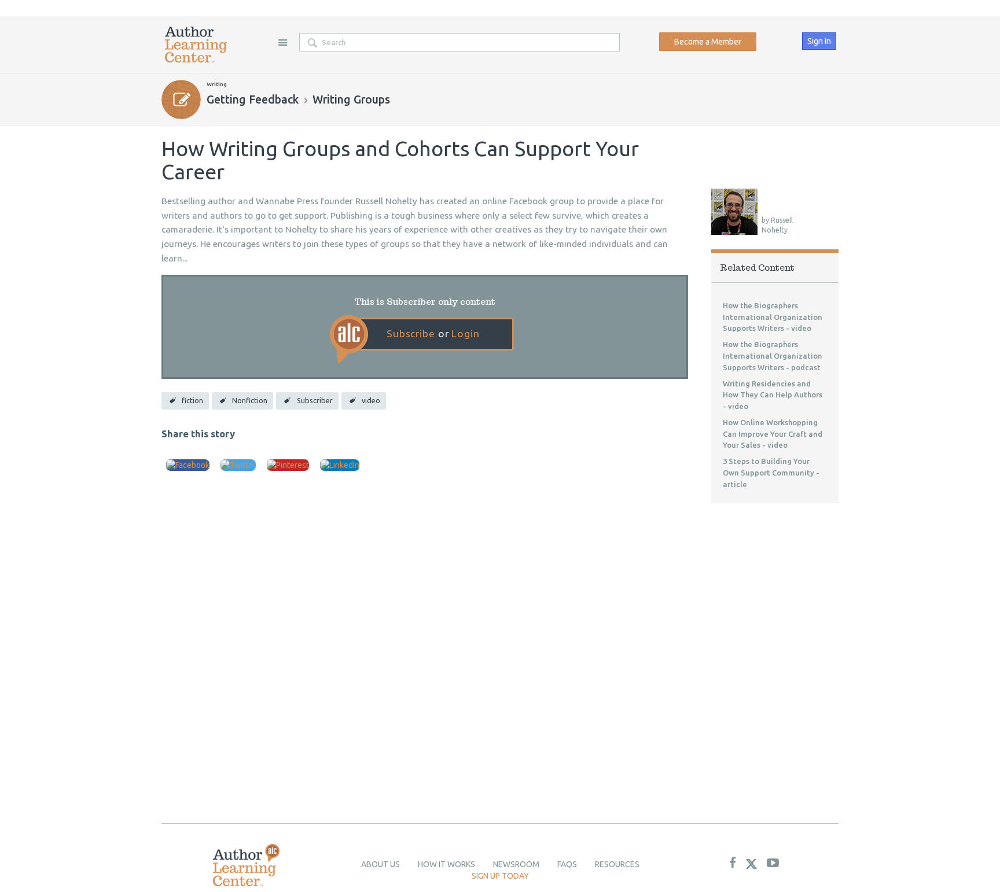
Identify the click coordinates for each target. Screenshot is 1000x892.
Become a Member (707, 41)
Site (282, 42)
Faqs (567, 864)
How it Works (446, 864)
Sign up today (500, 875)
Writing (217, 84)
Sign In (819, 41)
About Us (380, 864)
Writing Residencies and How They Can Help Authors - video (772, 395)
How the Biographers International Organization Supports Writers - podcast (772, 355)
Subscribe (411, 333)
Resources (617, 864)
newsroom (516, 864)
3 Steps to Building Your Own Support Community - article (771, 472)
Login (465, 333)
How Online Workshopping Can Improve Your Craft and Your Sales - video (772, 433)
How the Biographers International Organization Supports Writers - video (772, 317)
